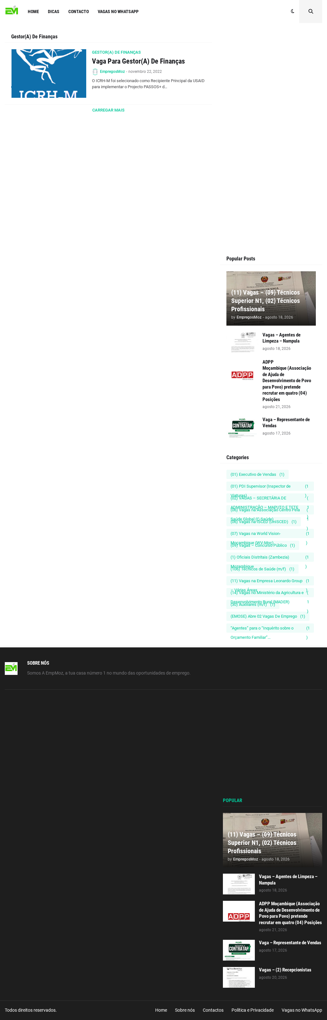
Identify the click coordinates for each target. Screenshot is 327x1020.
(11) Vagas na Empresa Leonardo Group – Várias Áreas (270, 581)
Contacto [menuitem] (78, 11)
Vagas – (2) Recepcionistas (285, 970)
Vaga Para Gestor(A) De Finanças (138, 61)
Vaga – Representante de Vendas (286, 423)
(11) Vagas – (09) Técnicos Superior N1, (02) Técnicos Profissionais (265, 301)
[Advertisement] (271, 98)
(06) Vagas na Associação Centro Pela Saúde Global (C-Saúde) (270, 510)
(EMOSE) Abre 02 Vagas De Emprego (268, 616)
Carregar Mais (108, 110)
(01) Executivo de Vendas (258, 474)
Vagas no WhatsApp (302, 1010)
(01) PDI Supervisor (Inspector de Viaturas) (269, 487)
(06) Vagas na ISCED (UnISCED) (264, 521)
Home (161, 1010)
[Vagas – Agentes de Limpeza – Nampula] (242, 342)
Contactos (213, 1010)
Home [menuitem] (33, 11)
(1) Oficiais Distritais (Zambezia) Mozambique (270, 558)
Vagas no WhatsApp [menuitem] (118, 11)
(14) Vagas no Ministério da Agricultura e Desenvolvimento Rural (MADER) (270, 593)
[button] (292, 11)
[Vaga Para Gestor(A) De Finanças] (48, 73)
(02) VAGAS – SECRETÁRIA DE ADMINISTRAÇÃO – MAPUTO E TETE (270, 499)
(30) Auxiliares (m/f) (253, 604)
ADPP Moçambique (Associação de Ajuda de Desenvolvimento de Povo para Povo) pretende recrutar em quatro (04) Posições (286, 380)
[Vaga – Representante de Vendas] (242, 427)
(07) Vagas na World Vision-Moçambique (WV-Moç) (270, 534)
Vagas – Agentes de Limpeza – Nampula (281, 338)
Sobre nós (185, 1010)
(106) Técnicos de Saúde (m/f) (262, 569)
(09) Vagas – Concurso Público (263, 545)
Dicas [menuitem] (53, 11)
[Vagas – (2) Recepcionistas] (239, 977)
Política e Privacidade (253, 1010)
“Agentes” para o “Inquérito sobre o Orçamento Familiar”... (270, 629)
